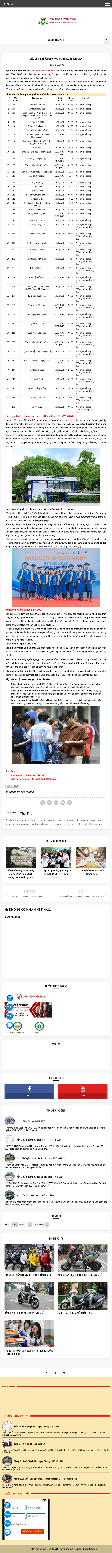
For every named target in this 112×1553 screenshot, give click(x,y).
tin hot (8, 1224)
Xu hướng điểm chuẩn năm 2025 (24, 609)
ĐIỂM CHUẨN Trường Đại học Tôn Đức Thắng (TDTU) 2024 (40, 1176)
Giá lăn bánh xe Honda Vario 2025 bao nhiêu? (36, 1195)
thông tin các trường (21, 791)
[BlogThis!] (9, 786)
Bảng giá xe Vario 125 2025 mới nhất (29, 1443)
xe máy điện (39, 1224)
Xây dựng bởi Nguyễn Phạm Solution (78, 1549)
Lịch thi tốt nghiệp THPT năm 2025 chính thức (33, 779)
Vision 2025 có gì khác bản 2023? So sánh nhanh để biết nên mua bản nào (45, 1478)
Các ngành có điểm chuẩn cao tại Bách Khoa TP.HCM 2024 (39, 416)
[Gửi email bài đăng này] (6, 786)
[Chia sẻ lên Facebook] (14, 786)
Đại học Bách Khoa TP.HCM (41, 70)
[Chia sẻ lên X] (12, 786)
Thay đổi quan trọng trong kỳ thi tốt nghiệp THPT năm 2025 (56, 874)
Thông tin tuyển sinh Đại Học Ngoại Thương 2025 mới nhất (41, 1158)
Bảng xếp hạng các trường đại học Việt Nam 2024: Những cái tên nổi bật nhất (21, 874)
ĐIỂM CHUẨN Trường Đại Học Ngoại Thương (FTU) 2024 (39, 1139)
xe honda (23, 1224)
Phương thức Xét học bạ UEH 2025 (28, 775)
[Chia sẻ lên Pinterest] (17, 786)
